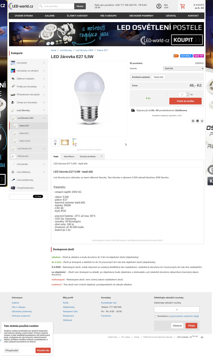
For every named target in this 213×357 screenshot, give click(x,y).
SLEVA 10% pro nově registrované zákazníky (158, 337)
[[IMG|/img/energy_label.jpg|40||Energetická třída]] (176, 55)
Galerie (15, 302)
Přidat (191, 325)
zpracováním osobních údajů (184, 316)
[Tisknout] (197, 121)
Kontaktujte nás (108, 302)
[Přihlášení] (164, 6)
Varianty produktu (88, 156)
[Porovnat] (193, 121)
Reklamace (68, 316)
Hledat (80, 6)
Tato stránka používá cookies (21, 326)
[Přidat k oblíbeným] (202, 121)
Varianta (133, 68)
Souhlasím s (178, 316)
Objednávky (69, 307)
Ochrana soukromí (21, 316)
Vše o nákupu (18, 307)
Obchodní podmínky (22, 311)
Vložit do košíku (185, 101)
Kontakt (136, 337)
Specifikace (69, 156)
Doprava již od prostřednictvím (162, 110)
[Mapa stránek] (202, 337)
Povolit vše (43, 350)
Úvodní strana (112, 337)
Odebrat (177, 325)
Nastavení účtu (70, 311)
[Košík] (192, 6)
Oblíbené (67, 320)
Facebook (106, 316)
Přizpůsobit (11, 350)
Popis (55, 156)
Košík (65, 302)
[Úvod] (20, 6)
